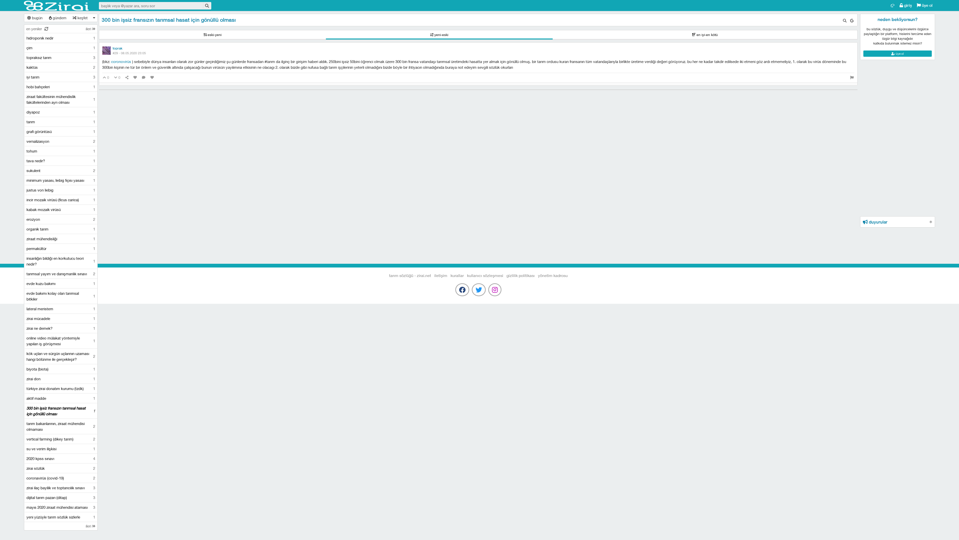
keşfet (82, 18)
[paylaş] (127, 77)
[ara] (207, 5)
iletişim (440, 275)
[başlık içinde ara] (845, 20)
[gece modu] (892, 5)
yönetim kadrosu (553, 275)
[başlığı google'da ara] (852, 20)
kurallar (457, 275)
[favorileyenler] (152, 77)
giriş (907, 5)
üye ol (927, 5)
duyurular (877, 222)
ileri (89, 28)
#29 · (129, 53)
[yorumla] (143, 78)
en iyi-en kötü (707, 34)
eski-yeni (214, 34)
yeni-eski (440, 34)
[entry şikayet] (851, 77)
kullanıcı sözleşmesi (485, 275)
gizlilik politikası (520, 275)
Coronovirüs (121, 61)
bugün (36, 18)
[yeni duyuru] (931, 222)
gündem (59, 18)
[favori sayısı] (135, 77)
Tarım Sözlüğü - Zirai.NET (56, 6)
